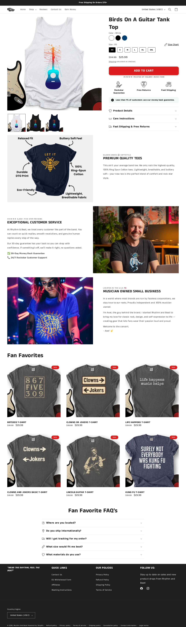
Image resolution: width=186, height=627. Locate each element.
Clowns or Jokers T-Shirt (82, 422)
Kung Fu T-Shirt (134, 492)
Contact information (128, 625)
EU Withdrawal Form (61, 579)
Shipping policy (95, 625)
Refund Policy (102, 579)
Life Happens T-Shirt (137, 422)
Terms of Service (104, 590)
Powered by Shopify (36, 625)
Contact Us (57, 574)
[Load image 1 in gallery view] (16, 123)
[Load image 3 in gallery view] (54, 123)
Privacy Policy (102, 574)
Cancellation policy (110, 625)
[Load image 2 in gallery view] (35, 123)
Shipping (112, 61)
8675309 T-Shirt (16, 422)
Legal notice (144, 625)
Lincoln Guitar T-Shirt (80, 492)
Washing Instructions (62, 590)
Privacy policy (65, 625)
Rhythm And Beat (20, 625)
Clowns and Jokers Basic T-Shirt (27, 492)
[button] (32, 9)
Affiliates (56, 584)
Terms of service (79, 625)
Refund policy (51, 625)
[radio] (111, 38)
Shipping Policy (103, 584)
